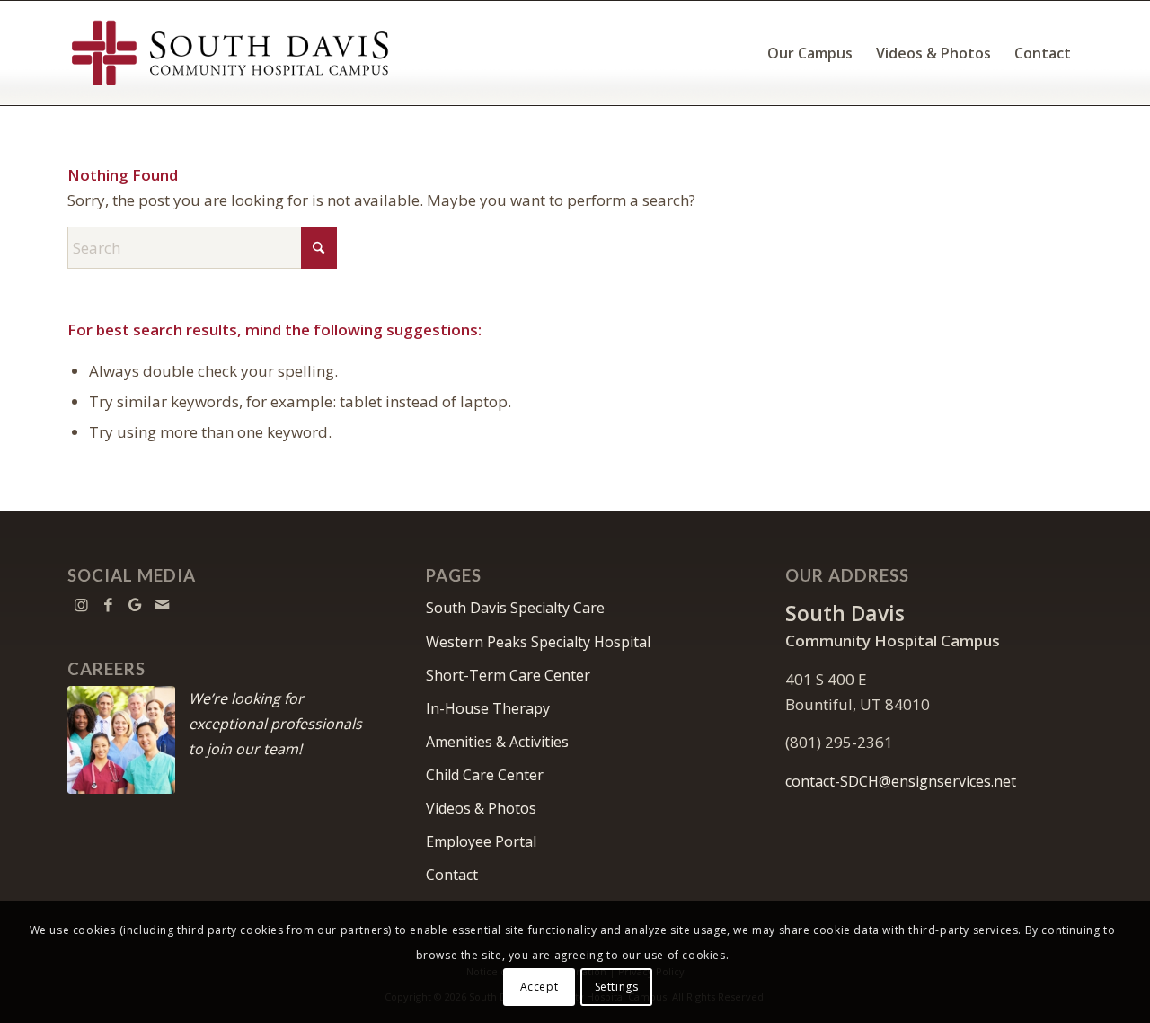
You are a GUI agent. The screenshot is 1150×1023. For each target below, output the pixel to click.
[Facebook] (107, 605)
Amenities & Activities (497, 742)
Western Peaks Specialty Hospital (538, 642)
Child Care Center (485, 775)
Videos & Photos (481, 808)
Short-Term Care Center (508, 675)
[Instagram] (80, 605)
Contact (452, 875)
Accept (539, 986)
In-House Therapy (488, 708)
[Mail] (161, 605)
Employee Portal (481, 841)
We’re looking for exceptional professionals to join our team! (275, 724)
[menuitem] (810, 53)
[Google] (134, 605)
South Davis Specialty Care (515, 608)
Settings (617, 986)
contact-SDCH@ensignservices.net (900, 781)
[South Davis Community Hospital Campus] (230, 53)
